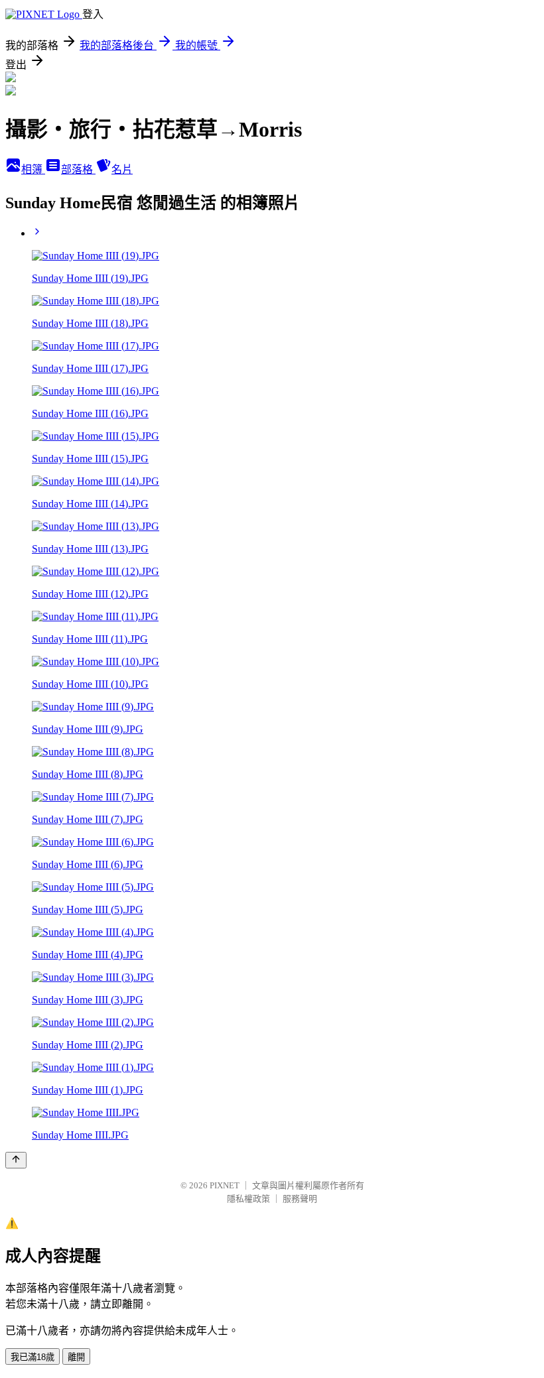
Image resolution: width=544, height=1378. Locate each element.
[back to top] (16, 1160)
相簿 (33, 169)
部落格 (78, 169)
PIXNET (224, 1185)
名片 (122, 169)
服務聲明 (300, 1199)
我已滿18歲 (32, 1357)
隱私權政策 (248, 1199)
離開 (76, 1357)
